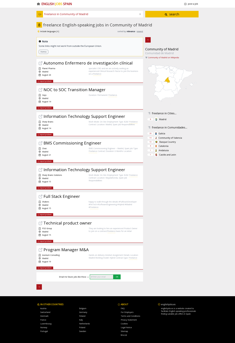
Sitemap (124, 331)
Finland (82, 316)
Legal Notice (126, 327)
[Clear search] (140, 14)
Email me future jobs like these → (74, 277)
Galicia (162, 133)
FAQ (123, 308)
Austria (43, 308)
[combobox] (93, 14)
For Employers (127, 312)
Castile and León (167, 154)
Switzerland (45, 312)
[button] (48, 31)
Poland (82, 327)
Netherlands (84, 323)
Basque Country (167, 141)
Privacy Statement (129, 320)
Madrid (162, 119)
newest (140, 31)
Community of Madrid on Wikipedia (163, 57)
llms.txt (124, 335)
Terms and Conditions (130, 316)
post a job (193, 3)
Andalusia (164, 150)
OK (117, 277)
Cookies (124, 323)
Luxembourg (45, 323)
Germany (83, 312)
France (43, 320)
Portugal (44, 331)
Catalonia (163, 145)
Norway (43, 327)
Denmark (44, 316)
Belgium (82, 308)
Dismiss (44, 52)
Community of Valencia (170, 137)
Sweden (82, 331)
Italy (81, 320)
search (173, 14)
